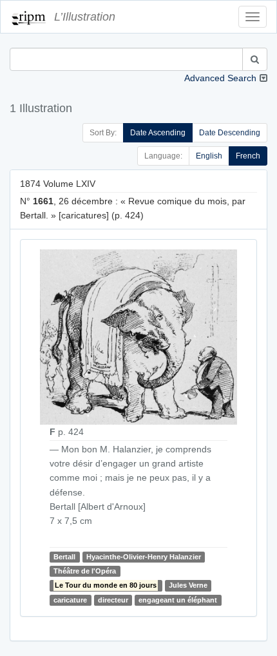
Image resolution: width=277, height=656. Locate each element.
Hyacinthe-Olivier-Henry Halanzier (143, 557)
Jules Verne (188, 585)
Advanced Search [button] (220, 78)
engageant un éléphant (177, 600)
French (248, 155)
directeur (113, 600)
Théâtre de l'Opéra (84, 571)
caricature (70, 600)
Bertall (64, 557)
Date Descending (229, 132)
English (209, 155)
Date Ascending (158, 132)
